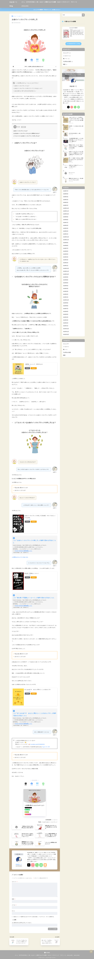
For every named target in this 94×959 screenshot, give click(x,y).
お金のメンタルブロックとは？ (20, 130)
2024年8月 (65, 245)
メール (14, 905)
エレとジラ (66, 53)
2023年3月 (65, 291)
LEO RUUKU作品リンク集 (32, 2)
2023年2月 (65, 294)
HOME (48, 952)
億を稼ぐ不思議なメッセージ (31, 573)
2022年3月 (65, 320)
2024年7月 (65, 248)
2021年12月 (66, 328)
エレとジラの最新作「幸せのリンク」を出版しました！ (47, 9)
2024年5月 (65, 254)
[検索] (83, 15)
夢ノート (66, 58)
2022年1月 (65, 325)
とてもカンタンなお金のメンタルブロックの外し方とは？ (26, 135)
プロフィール (74, 2)
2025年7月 (65, 222)
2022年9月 (65, 302)
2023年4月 (65, 288)
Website (45, 867)
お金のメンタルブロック (51, 822)
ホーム (23, 2)
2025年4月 (65, 225)
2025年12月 (66, 208)
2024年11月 (66, 239)
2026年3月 (65, 199)
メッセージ (54, 819)
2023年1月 (65, 297)
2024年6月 (65, 251)
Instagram (32, 867)
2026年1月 (65, 205)
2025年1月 (65, 234)
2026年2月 (65, 202)
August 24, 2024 (46, 746)
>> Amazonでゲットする (73, 43)
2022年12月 (66, 300)
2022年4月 (65, 317)
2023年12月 (66, 268)
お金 (44, 822)
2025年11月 (66, 211)
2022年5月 (65, 314)
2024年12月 (66, 236)
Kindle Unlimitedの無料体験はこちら (23, 550)
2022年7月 (65, 308)
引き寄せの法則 (68, 61)
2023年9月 (65, 277)
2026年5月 (65, 193)
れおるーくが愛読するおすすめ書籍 (48, 2)
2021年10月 (66, 334)
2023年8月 (65, 280)
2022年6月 (65, 311)
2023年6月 (65, 282)
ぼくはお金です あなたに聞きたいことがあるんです (37, 689)
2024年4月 (65, 257)
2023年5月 (65, 285)
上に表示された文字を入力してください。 (22, 922)
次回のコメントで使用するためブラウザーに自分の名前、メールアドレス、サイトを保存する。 (34, 916)
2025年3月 (65, 228)
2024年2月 (65, 262)
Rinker (30, 365)
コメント (15, 881)
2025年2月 (65, 231)
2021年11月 (66, 331)
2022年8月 (65, 305)
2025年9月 (65, 216)
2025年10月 (66, 214)
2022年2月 (65, 323)
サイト (13, 911)
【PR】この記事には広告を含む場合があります (33, 66)
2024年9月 (65, 242)
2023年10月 (66, 274)
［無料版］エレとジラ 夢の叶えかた (33, 364)
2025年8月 (65, 219)
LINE (41, 867)
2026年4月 (65, 196)
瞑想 (65, 64)
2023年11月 (66, 271)
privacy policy (25, 5)
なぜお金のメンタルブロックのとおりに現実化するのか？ (26, 133)
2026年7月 (65, 191)
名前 (13, 899)
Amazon (33, 368)
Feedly (37, 867)
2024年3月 (65, 259)
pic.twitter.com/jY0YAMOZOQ (37, 744)
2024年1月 (65, 265)
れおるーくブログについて (63, 2)
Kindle (27, 368)
